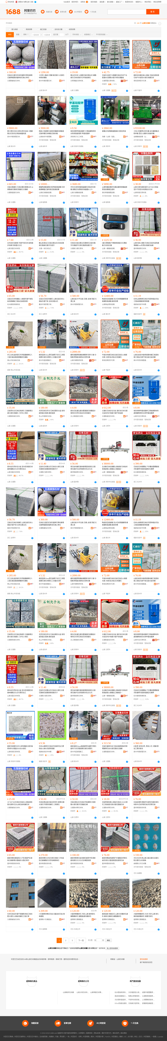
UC (125, 1037)
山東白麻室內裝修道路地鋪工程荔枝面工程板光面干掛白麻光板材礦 (146, 356)
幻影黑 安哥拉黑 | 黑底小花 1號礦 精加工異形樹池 (146, 747)
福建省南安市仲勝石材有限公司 (141, 304)
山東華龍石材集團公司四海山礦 (101, 992)
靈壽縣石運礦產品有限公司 (77, 919)
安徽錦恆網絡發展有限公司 (151, 1003)
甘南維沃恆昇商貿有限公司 (137, 1003)
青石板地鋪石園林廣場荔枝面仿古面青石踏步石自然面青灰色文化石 (83, 468)
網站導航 (124, 1033)
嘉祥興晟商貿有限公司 (141, 808)
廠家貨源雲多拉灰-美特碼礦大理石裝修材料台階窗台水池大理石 (20, 747)
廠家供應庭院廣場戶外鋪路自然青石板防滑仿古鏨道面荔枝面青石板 (114, 859)
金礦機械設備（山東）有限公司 (141, 137)
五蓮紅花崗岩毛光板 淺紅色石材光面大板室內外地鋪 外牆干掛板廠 (114, 412)
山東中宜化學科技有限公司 (141, 416)
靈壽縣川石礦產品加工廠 (46, 919)
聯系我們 (116, 1033)
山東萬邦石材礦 (68, 992)
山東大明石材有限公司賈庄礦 (87, 992)
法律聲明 (81, 1033)
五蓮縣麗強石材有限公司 (14, 81)
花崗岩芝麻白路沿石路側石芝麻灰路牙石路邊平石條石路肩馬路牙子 (83, 244)
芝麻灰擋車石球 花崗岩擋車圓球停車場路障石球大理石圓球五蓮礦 (114, 747)
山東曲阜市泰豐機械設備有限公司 (46, 137)
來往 (135, 1037)
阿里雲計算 (99, 1037)
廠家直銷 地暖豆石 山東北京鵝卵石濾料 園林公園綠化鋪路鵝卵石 (115, 915)
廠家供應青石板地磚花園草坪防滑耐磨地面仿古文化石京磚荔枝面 (83, 859)
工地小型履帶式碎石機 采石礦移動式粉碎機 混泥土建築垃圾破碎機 (146, 132)
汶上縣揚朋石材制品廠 (77, 416)
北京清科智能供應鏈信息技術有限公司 (128, 1000)
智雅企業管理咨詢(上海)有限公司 (139, 996)
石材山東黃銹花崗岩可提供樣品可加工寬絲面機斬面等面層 (146, 300)
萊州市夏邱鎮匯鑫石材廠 (141, 360)
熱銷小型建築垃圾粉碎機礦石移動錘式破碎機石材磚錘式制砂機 (51, 132)
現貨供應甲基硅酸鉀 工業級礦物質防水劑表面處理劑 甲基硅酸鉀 (83, 132)
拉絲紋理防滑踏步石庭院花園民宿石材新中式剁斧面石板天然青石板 (146, 803)
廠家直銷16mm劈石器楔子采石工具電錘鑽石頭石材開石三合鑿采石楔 (52, 356)
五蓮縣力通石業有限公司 (77, 248)
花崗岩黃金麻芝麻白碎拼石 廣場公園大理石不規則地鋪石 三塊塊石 (51, 803)
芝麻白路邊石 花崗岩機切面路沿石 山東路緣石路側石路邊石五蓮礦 (20, 188)
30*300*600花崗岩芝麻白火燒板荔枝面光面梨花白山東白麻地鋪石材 (19, 803)
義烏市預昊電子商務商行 (46, 304)
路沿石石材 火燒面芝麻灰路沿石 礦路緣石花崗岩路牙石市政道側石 (83, 76)
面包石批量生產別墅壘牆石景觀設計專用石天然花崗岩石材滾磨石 (83, 412)
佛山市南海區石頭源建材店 (14, 360)
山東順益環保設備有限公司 (109, 304)
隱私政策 (97, 1033)
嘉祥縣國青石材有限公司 (141, 248)
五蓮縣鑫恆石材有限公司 (109, 416)
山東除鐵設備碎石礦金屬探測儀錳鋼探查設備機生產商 (114, 188)
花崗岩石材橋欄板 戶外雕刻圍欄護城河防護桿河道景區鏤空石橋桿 (146, 468)
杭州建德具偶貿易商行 (14, 304)
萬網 (121, 1037)
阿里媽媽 (86, 1037)
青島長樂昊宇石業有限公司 (141, 81)
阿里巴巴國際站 (19, 1037)
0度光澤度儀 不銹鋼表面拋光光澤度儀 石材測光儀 (114, 244)
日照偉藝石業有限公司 (77, 81)
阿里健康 (147, 1037)
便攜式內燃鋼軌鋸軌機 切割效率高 (114, 131)
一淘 (67, 1037)
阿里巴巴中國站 (32, 1037)
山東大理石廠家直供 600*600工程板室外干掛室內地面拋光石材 (146, 188)
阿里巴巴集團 (8, 1037)
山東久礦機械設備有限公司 (77, 193)
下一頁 (81, 940)
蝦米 (92, 1037)
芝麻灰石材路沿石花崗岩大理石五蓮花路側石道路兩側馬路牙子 (51, 468)
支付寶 (130, 1037)
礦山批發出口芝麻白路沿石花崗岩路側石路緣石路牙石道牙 (51, 244)
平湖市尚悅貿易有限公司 (137, 1000)
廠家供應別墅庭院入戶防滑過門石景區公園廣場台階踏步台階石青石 (19, 859)
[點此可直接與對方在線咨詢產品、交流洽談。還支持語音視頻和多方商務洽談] (64, 91)
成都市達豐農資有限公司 (150, 992)
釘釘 (140, 1037)
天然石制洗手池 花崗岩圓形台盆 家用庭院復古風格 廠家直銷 (52, 412)
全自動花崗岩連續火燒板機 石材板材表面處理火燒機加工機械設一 (114, 468)
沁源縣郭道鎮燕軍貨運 (150, 996)
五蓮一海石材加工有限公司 (46, 248)
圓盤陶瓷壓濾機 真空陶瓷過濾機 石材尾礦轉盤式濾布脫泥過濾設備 (52, 188)
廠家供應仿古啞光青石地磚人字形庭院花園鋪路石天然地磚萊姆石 (51, 859)
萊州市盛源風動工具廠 (46, 360)
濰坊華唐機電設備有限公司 (109, 193)
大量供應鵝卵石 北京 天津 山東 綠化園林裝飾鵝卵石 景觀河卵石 (146, 915)
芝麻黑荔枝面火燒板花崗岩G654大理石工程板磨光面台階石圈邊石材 (114, 803)
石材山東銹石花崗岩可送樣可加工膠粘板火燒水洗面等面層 (51, 747)
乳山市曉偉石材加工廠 (46, 416)
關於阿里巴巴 (106, 1033)
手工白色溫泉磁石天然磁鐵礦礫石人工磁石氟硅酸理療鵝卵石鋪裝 (19, 356)
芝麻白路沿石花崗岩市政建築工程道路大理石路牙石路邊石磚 (83, 803)
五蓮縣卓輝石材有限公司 (77, 808)
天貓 (56, 1037)
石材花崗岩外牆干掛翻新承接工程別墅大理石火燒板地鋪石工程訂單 (19, 915)
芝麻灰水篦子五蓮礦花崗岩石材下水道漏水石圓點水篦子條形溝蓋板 (114, 76)
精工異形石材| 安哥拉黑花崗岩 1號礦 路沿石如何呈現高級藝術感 (20, 132)
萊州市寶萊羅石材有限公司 (46, 81)
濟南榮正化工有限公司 (77, 137)
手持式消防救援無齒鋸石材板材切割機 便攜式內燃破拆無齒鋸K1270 (83, 188)
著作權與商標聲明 (70, 1033)
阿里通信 (115, 1037)
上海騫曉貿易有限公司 (150, 1000)
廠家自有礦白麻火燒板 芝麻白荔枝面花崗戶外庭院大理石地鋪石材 (146, 76)
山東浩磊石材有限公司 (14, 248)
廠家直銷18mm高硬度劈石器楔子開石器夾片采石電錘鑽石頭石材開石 (83, 747)
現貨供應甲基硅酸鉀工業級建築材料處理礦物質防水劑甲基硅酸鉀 (146, 412)
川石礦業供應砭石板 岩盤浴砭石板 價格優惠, (52, 915)
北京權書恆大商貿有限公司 (137, 992)
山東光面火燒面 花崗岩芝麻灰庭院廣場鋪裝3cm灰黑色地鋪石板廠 (146, 244)
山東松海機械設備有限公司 (46, 193)
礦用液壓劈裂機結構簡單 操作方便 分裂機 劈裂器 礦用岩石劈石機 (83, 356)
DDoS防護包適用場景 (122, 1003)
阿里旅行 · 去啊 (76, 1037)
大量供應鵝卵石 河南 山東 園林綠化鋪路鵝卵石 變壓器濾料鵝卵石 (82, 915)
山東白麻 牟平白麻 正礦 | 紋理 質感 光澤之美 (83, 300)
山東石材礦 (120, 959)
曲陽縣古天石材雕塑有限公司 (141, 863)
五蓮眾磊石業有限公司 (109, 81)
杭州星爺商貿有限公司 (122, 992)
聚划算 (62, 1037)
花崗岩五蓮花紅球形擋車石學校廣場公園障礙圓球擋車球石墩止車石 (19, 76)
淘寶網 (51, 1037)
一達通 (153, 1037)
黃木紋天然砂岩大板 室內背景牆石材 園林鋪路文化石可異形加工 (20, 468)
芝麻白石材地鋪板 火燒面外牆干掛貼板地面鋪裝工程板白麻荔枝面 (20, 300)
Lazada (160, 1037)
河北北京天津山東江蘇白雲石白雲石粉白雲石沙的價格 (146, 859)
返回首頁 (102, 948)
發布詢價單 (144, 959)
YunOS (107, 1037)
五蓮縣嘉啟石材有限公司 (14, 193)
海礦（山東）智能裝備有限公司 (109, 137)
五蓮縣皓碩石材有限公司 (14, 416)
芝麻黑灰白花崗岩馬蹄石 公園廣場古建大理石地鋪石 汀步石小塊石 (20, 412)
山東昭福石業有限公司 (141, 193)
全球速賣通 (43, 1037)
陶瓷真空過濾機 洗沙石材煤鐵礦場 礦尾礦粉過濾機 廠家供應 (115, 300)
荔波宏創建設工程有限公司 (124, 996)
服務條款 (89, 1033)
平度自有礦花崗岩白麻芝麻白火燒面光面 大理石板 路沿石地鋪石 (114, 356)
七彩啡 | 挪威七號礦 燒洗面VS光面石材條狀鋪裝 (51, 76)
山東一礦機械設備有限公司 (109, 248)
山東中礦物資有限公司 (77, 360)
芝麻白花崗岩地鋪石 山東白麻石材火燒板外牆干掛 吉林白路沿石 (51, 300)
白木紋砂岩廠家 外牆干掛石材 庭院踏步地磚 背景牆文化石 (20, 244)
